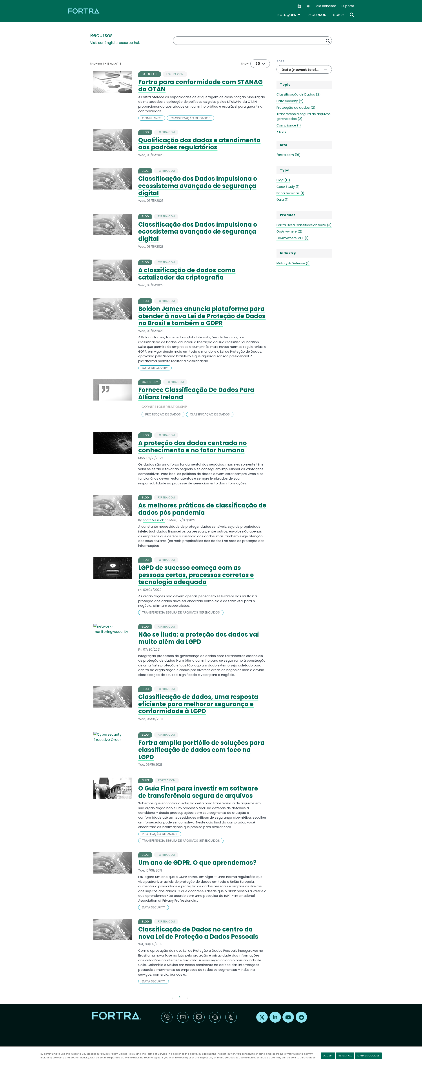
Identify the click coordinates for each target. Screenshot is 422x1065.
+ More (281, 132)
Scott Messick (154, 520)
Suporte (348, 6)
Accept (328, 1055)
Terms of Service (156, 1054)
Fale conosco (325, 6)
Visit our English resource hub (115, 42)
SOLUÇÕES (288, 14)
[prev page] (172, 997)
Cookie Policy (127, 1054)
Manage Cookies (368, 1055)
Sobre (338, 14)
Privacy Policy (109, 1054)
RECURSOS (316, 14)
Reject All (345, 1055)
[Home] (84, 10)
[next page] (188, 997)
